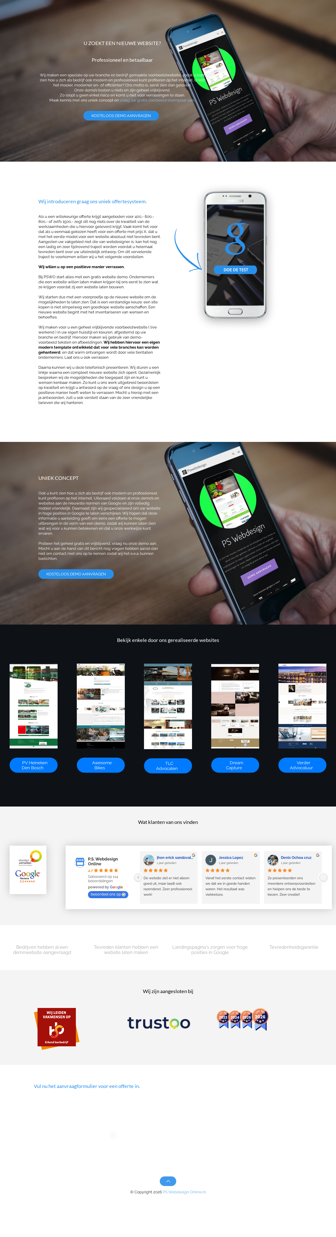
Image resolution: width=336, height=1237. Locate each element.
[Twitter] (168, 1199)
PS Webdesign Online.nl (184, 1192)
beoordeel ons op (106, 894)
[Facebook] (162, 1199)
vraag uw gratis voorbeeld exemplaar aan (157, 100)
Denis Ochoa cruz (296, 857)
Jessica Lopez (231, 857)
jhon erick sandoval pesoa (175, 857)
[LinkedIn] (174, 1199)
